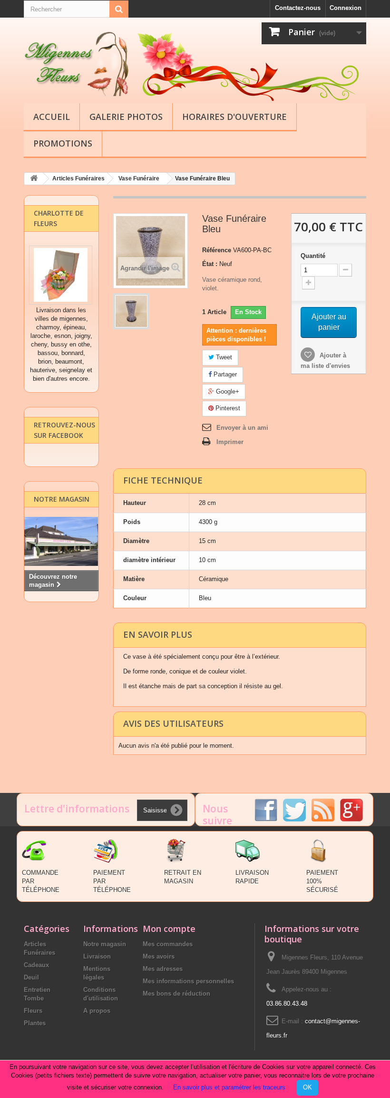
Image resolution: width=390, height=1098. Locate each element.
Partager (224, 374)
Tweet (223, 357)
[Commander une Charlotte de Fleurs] (60, 275)
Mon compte (169, 928)
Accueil (51, 116)
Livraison (97, 956)
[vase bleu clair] (131, 311)
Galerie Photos (126, 116)
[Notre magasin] (61, 541)
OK (307, 1087)
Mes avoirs (159, 956)
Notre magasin (61, 499)
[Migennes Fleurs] (76, 64)
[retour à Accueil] (34, 179)
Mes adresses (163, 968)
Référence (216, 250)
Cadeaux (36, 965)
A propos (96, 1010)
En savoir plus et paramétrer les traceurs (229, 1087)
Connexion (345, 7)
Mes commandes (168, 944)
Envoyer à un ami (242, 427)
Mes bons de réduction (176, 993)
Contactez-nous (298, 7)
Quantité (313, 255)
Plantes (35, 1023)
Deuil (31, 977)
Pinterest (227, 408)
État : (209, 263)
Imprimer (230, 441)
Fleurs (33, 1010)
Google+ (226, 391)
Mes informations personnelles (188, 981)
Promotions (62, 143)
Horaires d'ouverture (234, 116)
